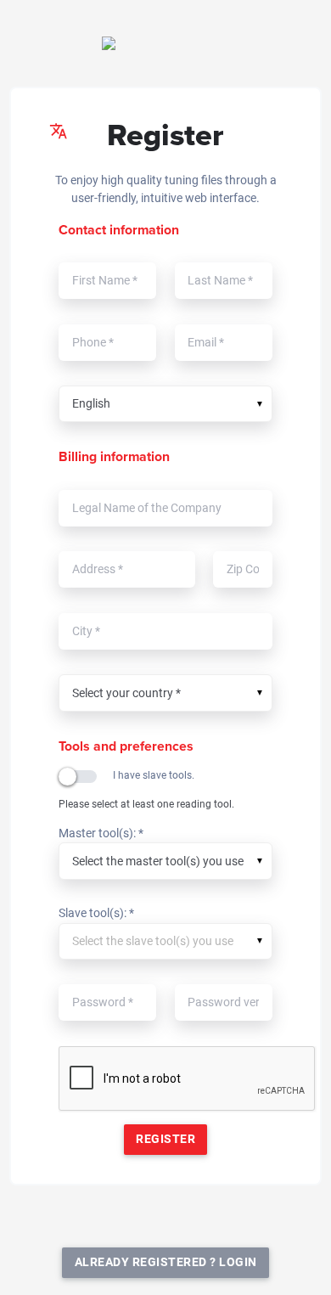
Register (165, 1139)
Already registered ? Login (166, 1262)
